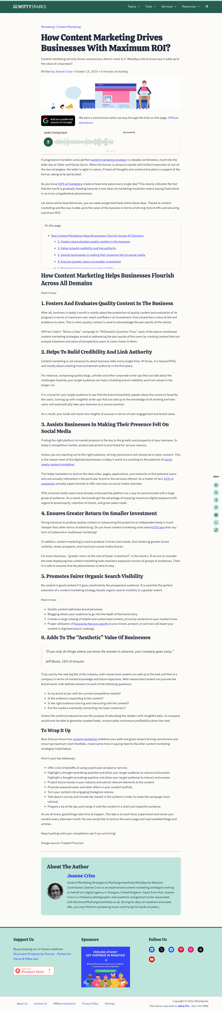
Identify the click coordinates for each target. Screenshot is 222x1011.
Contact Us (40, 1003)
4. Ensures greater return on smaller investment (89, 261)
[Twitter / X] (216, 493)
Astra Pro (183, 1006)
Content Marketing (69, 27)
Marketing (47, 27)
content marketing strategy (108, 160)
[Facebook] (216, 500)
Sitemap (110, 1003)
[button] (138, 6)
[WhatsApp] (216, 523)
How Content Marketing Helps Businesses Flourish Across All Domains (97, 236)
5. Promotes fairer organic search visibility (85, 268)
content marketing (85, 739)
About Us (22, 1003)
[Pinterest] (216, 508)
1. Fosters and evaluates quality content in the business (94, 241)
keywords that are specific (91, 624)
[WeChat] (216, 530)
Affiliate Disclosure (64, 1003)
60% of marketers (70, 184)
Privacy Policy (90, 1003)
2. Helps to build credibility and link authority (87, 248)
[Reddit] (216, 515)
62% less (158, 527)
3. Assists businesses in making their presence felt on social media (101, 255)
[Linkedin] (216, 485)
